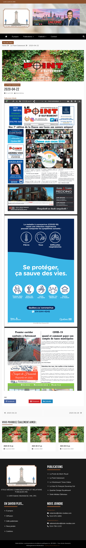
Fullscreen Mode (10, 98)
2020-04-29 (74, 413)
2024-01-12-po (8, 446)
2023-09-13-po (65, 446)
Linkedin (48, 401)
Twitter (23, 401)
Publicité (41, 36)
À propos (15, 36)
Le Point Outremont (12, 85)
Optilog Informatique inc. (52, 545)
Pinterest (35, 401)
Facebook (10, 401)
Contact (54, 36)
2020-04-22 (12, 413)
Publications (27, 36)
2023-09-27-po (37, 446)
